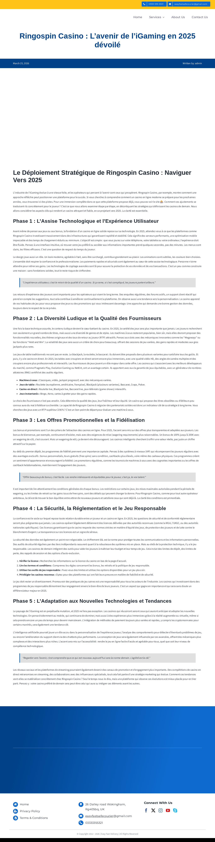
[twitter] (153, 810)
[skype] (175, 810)
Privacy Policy (30, 811)
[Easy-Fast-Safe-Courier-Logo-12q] (24, 11)
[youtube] (168, 810)
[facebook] (146, 810)
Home (24, 804)
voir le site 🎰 (156, 201)
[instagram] (160, 810)
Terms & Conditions (34, 818)
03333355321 (94, 823)
